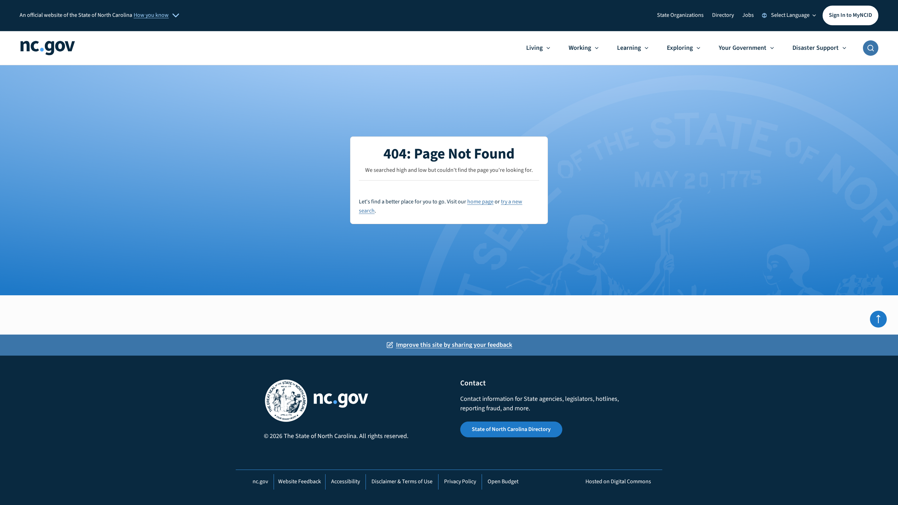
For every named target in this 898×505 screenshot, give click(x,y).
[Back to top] (878, 319)
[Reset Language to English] (764, 15)
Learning (629, 47)
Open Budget (503, 481)
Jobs (748, 15)
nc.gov (260, 481)
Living (534, 47)
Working (580, 47)
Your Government (742, 47)
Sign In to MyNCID (850, 15)
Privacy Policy (460, 481)
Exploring (680, 47)
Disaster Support (815, 47)
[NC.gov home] (48, 48)
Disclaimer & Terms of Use (402, 481)
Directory (723, 15)
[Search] (870, 48)
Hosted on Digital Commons (618, 481)
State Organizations (680, 15)
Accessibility (345, 481)
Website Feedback (299, 481)
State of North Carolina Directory (511, 429)
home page (480, 202)
